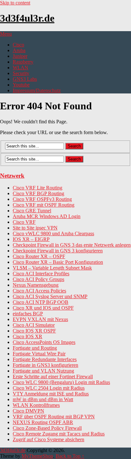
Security (21, 73)
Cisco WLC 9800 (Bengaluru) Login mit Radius (61, 382)
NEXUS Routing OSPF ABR (43, 422)
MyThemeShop (37, 456)
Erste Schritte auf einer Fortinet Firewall (53, 376)
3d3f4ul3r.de (27, 18)
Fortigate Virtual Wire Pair (39, 353)
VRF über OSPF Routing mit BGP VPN (54, 416)
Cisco (18, 44)
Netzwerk (12, 175)
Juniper (20, 56)
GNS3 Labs (25, 79)
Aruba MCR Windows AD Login (46, 216)
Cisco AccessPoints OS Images (44, 342)
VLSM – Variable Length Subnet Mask (52, 268)
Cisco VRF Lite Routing (37, 187)
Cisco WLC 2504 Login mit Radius (49, 388)
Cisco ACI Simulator (34, 325)
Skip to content (15, 2)
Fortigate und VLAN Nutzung (43, 370)
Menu (6, 34)
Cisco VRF (24, 222)
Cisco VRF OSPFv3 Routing (42, 199)
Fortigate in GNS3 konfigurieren (45, 365)
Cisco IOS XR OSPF (34, 330)
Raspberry (23, 62)
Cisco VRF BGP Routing (38, 193)
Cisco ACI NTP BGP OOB (40, 302)
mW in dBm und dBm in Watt (43, 399)
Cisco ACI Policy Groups (38, 279)
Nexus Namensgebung (36, 285)
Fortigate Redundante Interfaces (45, 359)
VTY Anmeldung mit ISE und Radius (51, 393)
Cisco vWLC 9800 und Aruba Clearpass (53, 233)
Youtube (21, 84)
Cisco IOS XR (27, 336)
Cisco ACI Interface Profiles (41, 273)
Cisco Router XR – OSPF (39, 256)
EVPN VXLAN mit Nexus (40, 319)
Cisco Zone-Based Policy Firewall (47, 428)
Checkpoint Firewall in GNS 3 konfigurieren (58, 250)
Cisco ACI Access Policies (39, 290)
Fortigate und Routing (35, 348)
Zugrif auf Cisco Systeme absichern (48, 439)
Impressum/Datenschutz (37, 90)
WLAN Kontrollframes (36, 405)
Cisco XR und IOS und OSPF (43, 308)
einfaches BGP (28, 313)
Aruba (19, 50)
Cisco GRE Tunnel (32, 210)
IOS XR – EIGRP (31, 239)
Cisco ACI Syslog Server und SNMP (50, 296)
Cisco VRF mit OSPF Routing (43, 205)
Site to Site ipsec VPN (35, 227)
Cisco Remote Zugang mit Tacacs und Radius (59, 433)
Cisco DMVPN (28, 411)
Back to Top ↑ (70, 456)
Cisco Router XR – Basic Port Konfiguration (58, 262)
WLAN (20, 67)
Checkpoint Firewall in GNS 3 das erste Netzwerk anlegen (72, 245)
